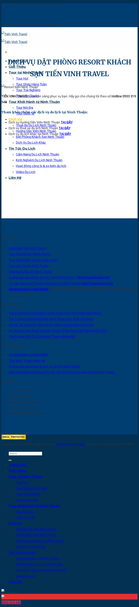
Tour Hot (22, 78)
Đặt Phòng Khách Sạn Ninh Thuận (40, 541)
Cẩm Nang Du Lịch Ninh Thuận (37, 154)
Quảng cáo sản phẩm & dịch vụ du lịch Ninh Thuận (44, 366)
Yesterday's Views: (22, 402)
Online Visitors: (20, 390)
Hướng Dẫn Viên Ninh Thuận (36, 535)
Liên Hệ (15, 178)
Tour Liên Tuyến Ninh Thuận (29, 266)
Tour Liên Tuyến (27, 500)
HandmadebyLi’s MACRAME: (29, 289)
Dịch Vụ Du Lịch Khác (31, 142)
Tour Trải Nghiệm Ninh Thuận (29, 254)
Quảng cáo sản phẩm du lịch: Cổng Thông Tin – (59, 277)
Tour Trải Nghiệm (28, 90)
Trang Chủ (17, 465)
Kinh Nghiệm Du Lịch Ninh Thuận (39, 160)
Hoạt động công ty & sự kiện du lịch (41, 166)
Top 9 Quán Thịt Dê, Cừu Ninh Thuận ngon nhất (42, 336)
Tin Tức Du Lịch (22, 148)
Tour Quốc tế (25, 517)
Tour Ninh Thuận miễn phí (27, 360)
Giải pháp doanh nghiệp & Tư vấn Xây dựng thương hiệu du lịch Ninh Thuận (62, 372)
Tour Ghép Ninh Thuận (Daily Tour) (33, 260)
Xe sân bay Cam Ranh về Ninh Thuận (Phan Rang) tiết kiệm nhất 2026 (58, 331)
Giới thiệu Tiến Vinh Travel (27, 248)
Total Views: (18, 408)
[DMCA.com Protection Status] (13, 438)
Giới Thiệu (17, 471)
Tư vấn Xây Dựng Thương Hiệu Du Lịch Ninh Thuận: (61, 283)
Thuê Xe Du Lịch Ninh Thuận (36, 529)
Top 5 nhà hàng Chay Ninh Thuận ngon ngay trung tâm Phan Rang (55, 313)
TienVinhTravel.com (70, 444)
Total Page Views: (22, 414)
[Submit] (10, 460)
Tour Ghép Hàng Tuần (31, 488)
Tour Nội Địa (24, 108)
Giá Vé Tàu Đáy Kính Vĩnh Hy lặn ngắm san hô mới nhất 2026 (51, 325)
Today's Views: (19, 396)
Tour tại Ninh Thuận (25, 72)
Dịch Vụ (15, 119)
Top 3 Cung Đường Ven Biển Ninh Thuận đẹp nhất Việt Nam (51, 319)
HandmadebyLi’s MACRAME (28, 355)
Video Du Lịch (25, 172)
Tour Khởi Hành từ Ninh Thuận (34, 102)
